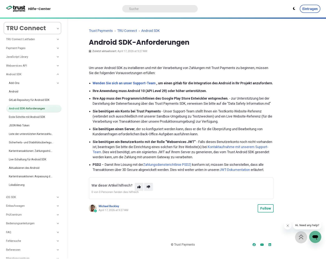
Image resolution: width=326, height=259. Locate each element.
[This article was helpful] (139, 187)
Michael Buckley (109, 206)
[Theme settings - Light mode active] (294, 8)
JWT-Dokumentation (234, 170)
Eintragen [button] (310, 9)
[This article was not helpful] (148, 187)
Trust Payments (101, 31)
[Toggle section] (58, 39)
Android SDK (150, 31)
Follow (265, 208)
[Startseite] (16, 9)
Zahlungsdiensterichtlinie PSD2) (167, 165)
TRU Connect (127, 31)
